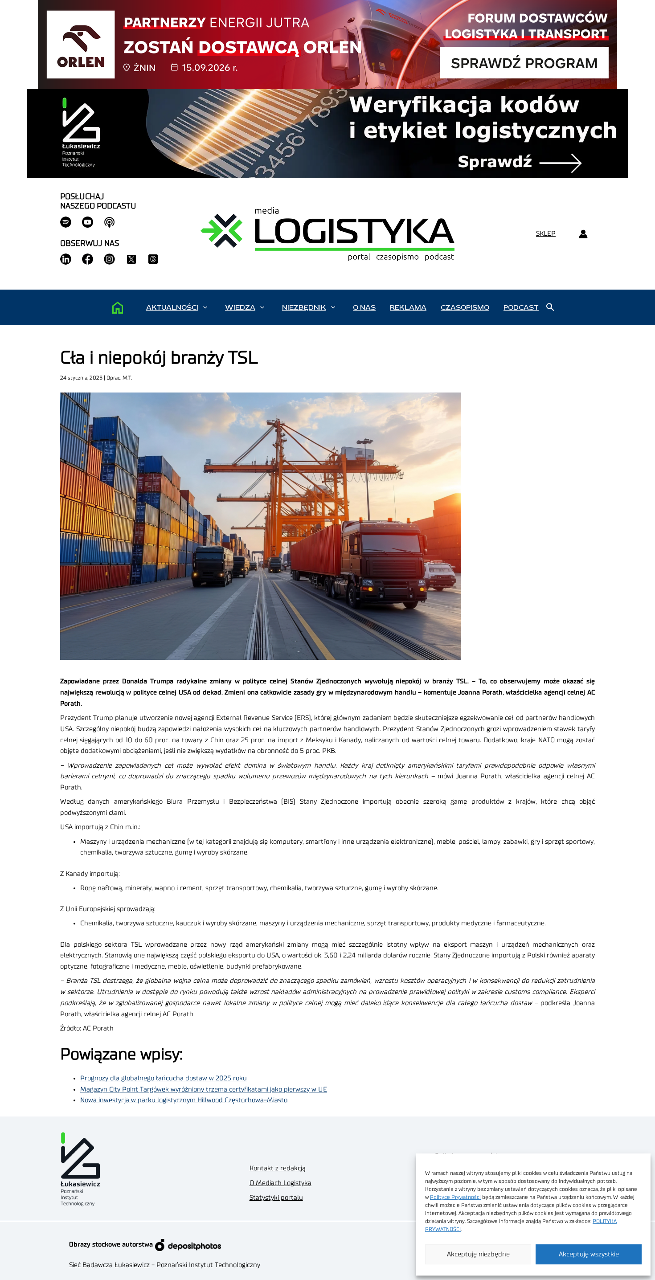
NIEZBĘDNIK (304, 307)
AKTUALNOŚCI (172, 307)
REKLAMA (408, 307)
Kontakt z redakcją (278, 1168)
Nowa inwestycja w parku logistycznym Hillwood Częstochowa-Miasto (183, 1100)
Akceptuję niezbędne (478, 1254)
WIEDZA (240, 307)
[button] (205, 307)
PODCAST (521, 307)
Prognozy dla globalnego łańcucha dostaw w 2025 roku (163, 1078)
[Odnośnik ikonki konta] (583, 234)
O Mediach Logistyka (280, 1183)
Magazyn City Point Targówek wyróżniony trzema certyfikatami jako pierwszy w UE (203, 1089)
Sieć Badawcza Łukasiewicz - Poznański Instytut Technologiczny (164, 1265)
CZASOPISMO (465, 307)
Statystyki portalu (276, 1197)
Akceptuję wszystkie (589, 1254)
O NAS (364, 307)
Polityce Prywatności (455, 1197)
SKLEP (546, 233)
